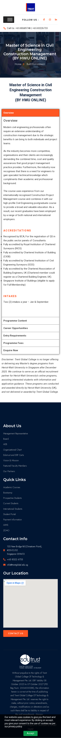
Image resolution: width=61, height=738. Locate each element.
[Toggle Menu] (10, 19)
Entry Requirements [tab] (14, 335)
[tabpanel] (30, 217)
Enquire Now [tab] (10, 350)
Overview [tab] (8, 112)
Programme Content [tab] (15, 320)
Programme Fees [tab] (13, 343)
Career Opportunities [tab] (15, 328)
